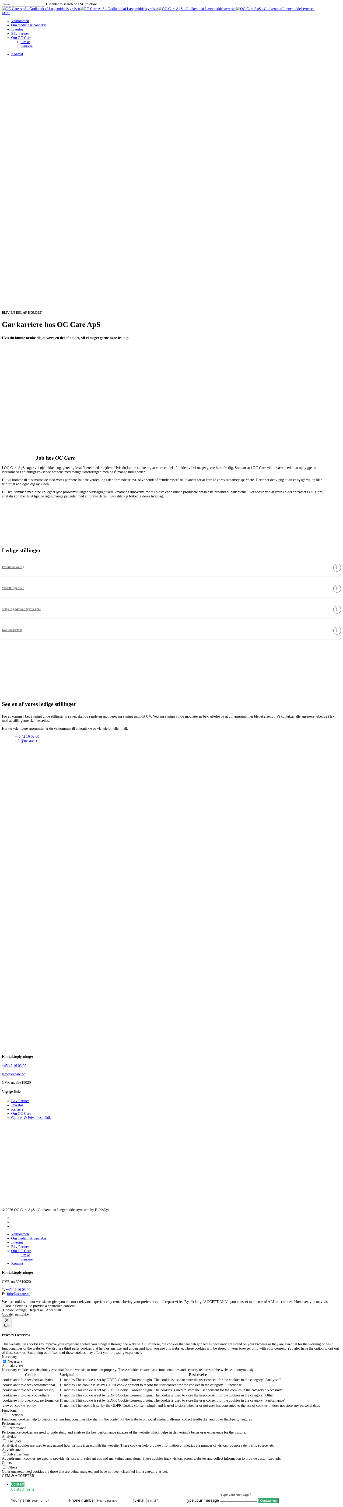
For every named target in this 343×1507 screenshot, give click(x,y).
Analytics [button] (9, 1436)
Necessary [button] (9, 1357)
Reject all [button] (37, 1310)
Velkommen (20, 1234)
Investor (17, 1105)
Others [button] (7, 1463)
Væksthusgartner (13, 588)
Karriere (17, 1109)
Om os (25, 1255)
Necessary (15, 1361)
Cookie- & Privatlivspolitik (31, 1118)
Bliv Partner (20, 1101)
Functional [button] (10, 1410)
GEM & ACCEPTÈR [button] (18, 1476)
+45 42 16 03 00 (27, 736)
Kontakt (17, 1263)
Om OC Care (21, 1113)
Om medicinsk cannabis (28, 1238)
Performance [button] (11, 1423)
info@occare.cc (26, 741)
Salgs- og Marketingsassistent (21, 609)
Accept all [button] (53, 1310)
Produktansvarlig (13, 567)
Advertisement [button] (12, 1449)
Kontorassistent (12, 630)
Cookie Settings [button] (14, 1310)
